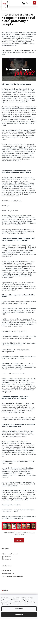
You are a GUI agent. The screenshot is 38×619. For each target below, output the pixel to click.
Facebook (8, 557)
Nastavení (19, 609)
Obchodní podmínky (8, 573)
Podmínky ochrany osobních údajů (12, 576)
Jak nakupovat (6, 570)
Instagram (8, 559)
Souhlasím (19, 614)
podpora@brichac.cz (11, 554)
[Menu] (35, 3)
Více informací (22, 604)
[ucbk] (5, 590)
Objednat (19, 540)
